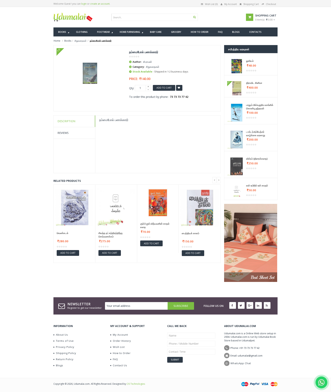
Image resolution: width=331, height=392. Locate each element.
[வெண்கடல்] (74, 208)
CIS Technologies (136, 383)
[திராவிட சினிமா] (236, 88)
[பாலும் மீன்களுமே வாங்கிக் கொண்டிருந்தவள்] (236, 112)
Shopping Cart (251, 4)
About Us (62, 334)
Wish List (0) (211, 4)
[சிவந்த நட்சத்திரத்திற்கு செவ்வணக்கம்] (116, 208)
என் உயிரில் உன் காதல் (257, 185)
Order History (122, 341)
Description (66, 121)
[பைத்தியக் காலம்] (199, 208)
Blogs (59, 365)
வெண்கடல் (62, 233)
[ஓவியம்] (236, 66)
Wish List (119, 347)
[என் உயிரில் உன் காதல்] (236, 191)
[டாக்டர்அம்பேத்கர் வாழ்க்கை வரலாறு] (236, 139)
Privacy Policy (65, 347)
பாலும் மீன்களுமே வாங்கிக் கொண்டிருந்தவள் (259, 106)
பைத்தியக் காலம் (190, 233)
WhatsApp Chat (240, 363)
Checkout (271, 4)
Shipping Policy (66, 353)
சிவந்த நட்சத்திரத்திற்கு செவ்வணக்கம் (110, 234)
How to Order (122, 353)
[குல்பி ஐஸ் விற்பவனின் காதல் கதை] (158, 203)
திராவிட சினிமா (254, 83)
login (84, 3)
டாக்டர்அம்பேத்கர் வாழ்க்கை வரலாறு (255, 133)
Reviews (63, 133)
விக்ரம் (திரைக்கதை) (256, 158)
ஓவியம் (250, 61)
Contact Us (120, 365)
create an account (100, 3)
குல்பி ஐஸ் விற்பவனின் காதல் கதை (155, 225)
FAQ (115, 359)
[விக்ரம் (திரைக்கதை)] (236, 166)
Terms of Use (65, 341)
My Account (230, 4)
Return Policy (65, 359)
